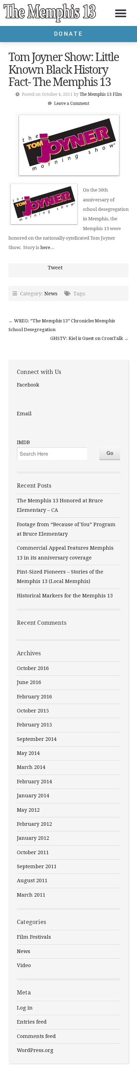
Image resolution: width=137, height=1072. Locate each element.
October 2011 (33, 852)
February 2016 (34, 696)
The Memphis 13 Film (101, 94)
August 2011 (32, 880)
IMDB (23, 442)
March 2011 (31, 895)
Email (24, 413)
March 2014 (31, 767)
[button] (121, 13)
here (45, 247)
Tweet (55, 267)
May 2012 (28, 810)
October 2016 (33, 668)
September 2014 (37, 739)
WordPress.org (35, 1050)
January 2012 (33, 838)
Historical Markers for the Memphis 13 (65, 595)
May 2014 (28, 753)
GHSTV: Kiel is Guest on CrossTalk (86, 338)
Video (24, 965)
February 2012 (34, 824)
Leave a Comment (71, 103)
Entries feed (32, 1022)
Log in (25, 1008)
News (50, 293)
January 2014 (33, 795)
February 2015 (34, 725)
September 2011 (37, 866)
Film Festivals (34, 937)
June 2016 (29, 682)
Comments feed (36, 1036)
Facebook (28, 385)
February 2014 (34, 781)
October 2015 (33, 710)
